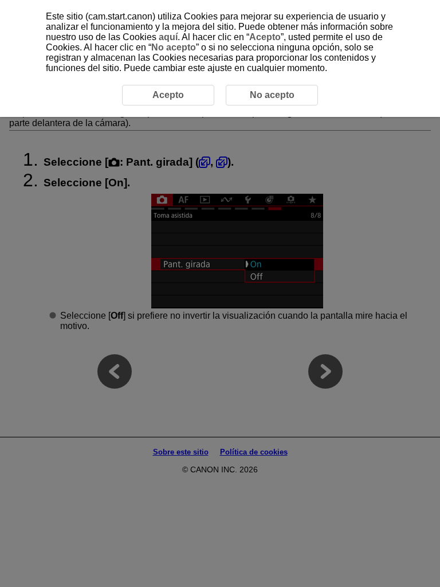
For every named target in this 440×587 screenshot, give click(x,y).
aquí (168, 37)
